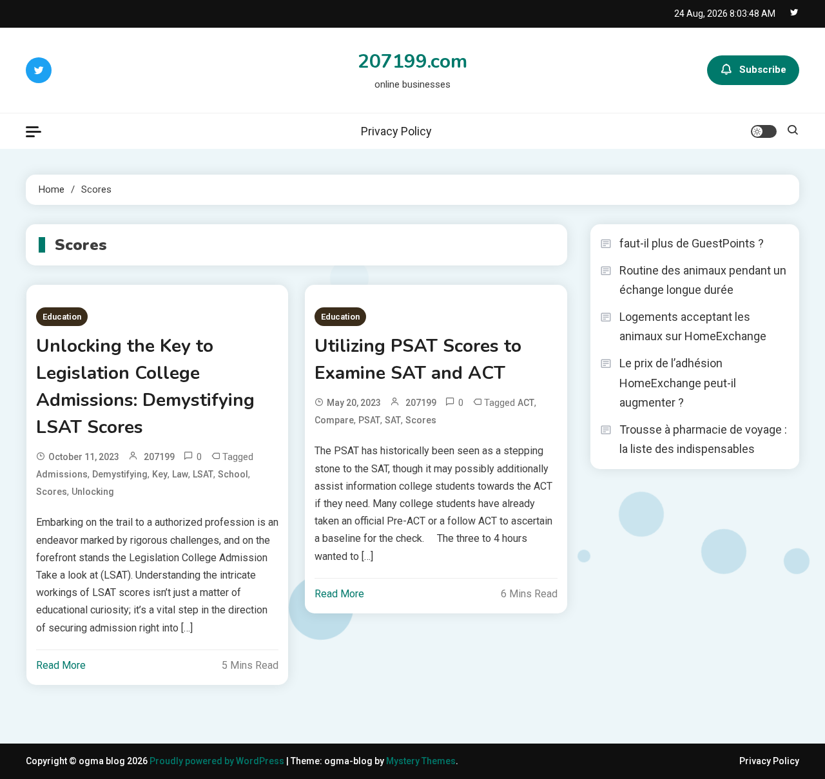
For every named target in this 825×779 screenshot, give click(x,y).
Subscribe (762, 69)
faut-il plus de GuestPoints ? (691, 243)
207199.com (412, 61)
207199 (159, 457)
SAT (393, 420)
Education (62, 317)
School (233, 474)
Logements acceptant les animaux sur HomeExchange (692, 326)
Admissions (62, 474)
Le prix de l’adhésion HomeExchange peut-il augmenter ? (677, 382)
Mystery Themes (421, 761)
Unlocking (93, 491)
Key (160, 474)
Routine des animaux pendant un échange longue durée (702, 280)
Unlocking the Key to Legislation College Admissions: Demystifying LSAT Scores (145, 386)
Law (180, 474)
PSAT (369, 420)
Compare (334, 420)
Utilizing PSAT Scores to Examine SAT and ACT (418, 359)
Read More (61, 665)
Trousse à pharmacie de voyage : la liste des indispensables (703, 439)
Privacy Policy (396, 131)
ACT (526, 403)
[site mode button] (764, 131)
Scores (51, 491)
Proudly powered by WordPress (218, 761)
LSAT (203, 474)
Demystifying (120, 474)
